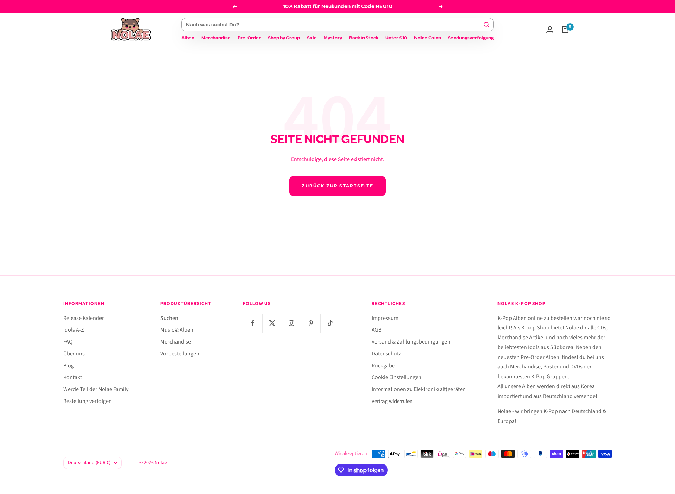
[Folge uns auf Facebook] (252, 323)
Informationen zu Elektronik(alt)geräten (419, 389)
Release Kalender (83, 318)
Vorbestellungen (179, 354)
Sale (312, 38)
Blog (68, 366)
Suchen (169, 318)
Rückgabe (383, 366)
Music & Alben (176, 330)
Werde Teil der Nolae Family (95, 389)
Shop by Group (284, 38)
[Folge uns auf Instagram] (291, 323)
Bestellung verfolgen (87, 401)
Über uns (74, 354)
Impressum (385, 318)
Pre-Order (249, 38)
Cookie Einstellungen (397, 377)
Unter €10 (396, 38)
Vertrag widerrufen (392, 401)
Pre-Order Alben (540, 357)
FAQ (68, 342)
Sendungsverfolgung (471, 38)
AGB (376, 330)
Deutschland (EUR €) (89, 462)
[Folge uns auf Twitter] (272, 323)
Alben (187, 38)
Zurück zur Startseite (337, 186)
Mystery (333, 38)
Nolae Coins (427, 38)
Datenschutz (386, 354)
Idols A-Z (73, 330)
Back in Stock (363, 38)
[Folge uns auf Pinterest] (310, 323)
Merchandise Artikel (521, 337)
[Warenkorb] (565, 29)
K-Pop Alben (512, 318)
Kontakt (72, 377)
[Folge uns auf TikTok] (330, 323)
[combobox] (334, 24)
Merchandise (216, 38)
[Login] (549, 29)
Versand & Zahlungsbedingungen (411, 342)
